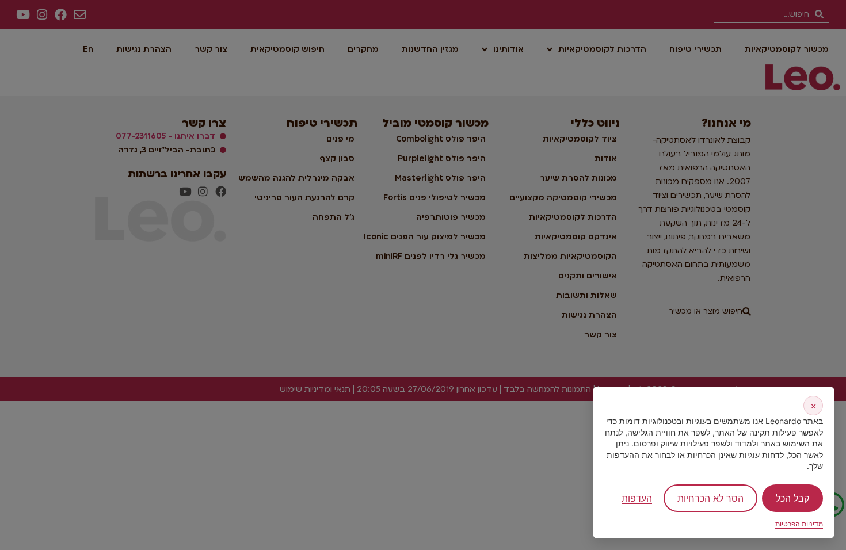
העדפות (637, 498)
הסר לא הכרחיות (710, 498)
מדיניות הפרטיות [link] (799, 524)
